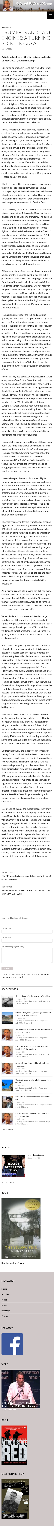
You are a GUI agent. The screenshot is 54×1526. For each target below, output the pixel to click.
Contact (5, 1316)
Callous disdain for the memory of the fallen (32, 996)
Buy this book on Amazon (13, 1263)
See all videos (8, 1182)
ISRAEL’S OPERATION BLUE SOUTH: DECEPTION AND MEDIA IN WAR (26, 890)
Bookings (6, 1310)
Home (4, 1288)
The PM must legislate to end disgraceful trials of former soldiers (26, 876)
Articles (6, 27)
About (5, 1305)
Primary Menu (50, 15)
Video (4, 1299)
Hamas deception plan (35, 1155)
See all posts (7, 1129)
